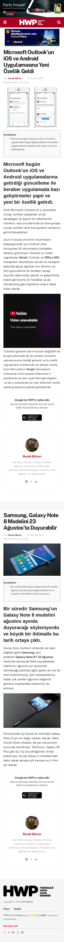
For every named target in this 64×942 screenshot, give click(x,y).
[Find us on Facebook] (9, 932)
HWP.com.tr (8, 915)
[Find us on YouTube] (13, 932)
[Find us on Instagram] (18, 932)
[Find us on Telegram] (22, 932)
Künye (6, 909)
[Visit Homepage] (31, 22)
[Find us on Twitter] (4, 932)
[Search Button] (59, 22)
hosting (18, 915)
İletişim (17, 909)
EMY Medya (27, 901)
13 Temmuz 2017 (35, 78)
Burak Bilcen (15, 78)
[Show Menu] (5, 22)
